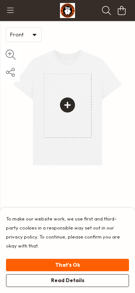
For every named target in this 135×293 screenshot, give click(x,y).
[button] (34, 35)
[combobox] (24, 34)
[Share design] (10, 72)
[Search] (106, 10)
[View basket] (121, 10)
